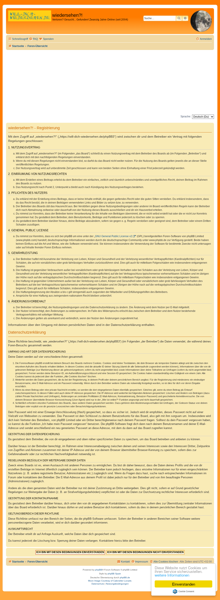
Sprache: (185, 116)
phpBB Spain (114, 573)
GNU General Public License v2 (113, 236)
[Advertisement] (110, 82)
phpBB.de (125, 577)
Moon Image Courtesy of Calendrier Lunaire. (110, 581)
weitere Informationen (172, 575)
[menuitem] (33, 39)
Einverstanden (183, 584)
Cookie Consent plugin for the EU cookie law (183, 591)
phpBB (98, 570)
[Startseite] (29, 20)
